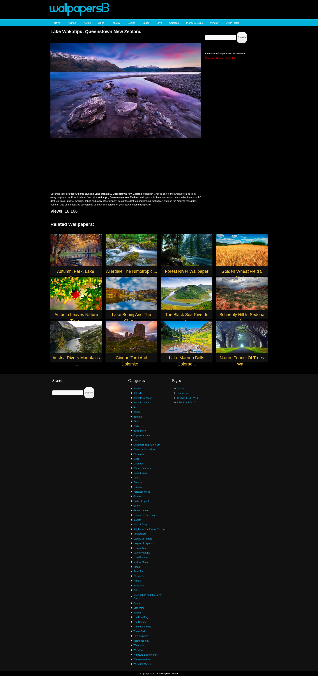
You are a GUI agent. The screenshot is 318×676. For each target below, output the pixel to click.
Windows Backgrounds (145, 654)
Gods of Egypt (141, 501)
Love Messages (141, 552)
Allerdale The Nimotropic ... (131, 271)
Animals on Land (142, 402)
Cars (135, 440)
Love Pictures (140, 557)
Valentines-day (141, 640)
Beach (136, 421)
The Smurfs (139, 622)
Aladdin (137, 388)
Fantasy (116, 22)
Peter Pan (138, 571)
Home (57, 22)
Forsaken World (141, 491)
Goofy (136, 505)
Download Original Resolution (220, 58)
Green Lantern (141, 510)
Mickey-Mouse (141, 562)
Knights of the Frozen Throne (149, 529)
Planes (137, 580)
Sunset (137, 612)
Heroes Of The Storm (144, 515)
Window (214, 22)
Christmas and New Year (146, 444)
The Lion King (140, 617)
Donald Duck (140, 473)
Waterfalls (138, 645)
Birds (136, 426)
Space (146, 22)
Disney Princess (142, 468)
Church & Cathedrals (144, 449)
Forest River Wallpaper (187, 271)
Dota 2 (136, 477)
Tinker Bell (139, 631)
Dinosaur (138, 463)
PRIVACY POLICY (187, 402)
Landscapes (139, 533)
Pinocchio (138, 576)
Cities (101, 22)
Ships (136, 590)
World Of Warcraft (142, 664)
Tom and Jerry (141, 636)
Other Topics (232, 22)
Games (131, 22)
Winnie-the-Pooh (142, 659)
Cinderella (138, 454)
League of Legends (143, 543)
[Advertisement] (159, 165)
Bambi (136, 412)
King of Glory (140, 524)
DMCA (180, 388)
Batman (137, 416)
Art (135, 407)
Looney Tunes (140, 548)
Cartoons (174, 22)
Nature (87, 22)
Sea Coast (139, 585)
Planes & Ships (194, 22)
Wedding (138, 650)
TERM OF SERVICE (188, 398)
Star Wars (138, 607)
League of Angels (142, 538)
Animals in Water (142, 398)
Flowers (137, 487)
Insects (137, 519)
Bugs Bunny (139, 430)
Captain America (142, 435)
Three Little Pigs (142, 626)
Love (159, 22)
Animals (72, 22)
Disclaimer (182, 393)
